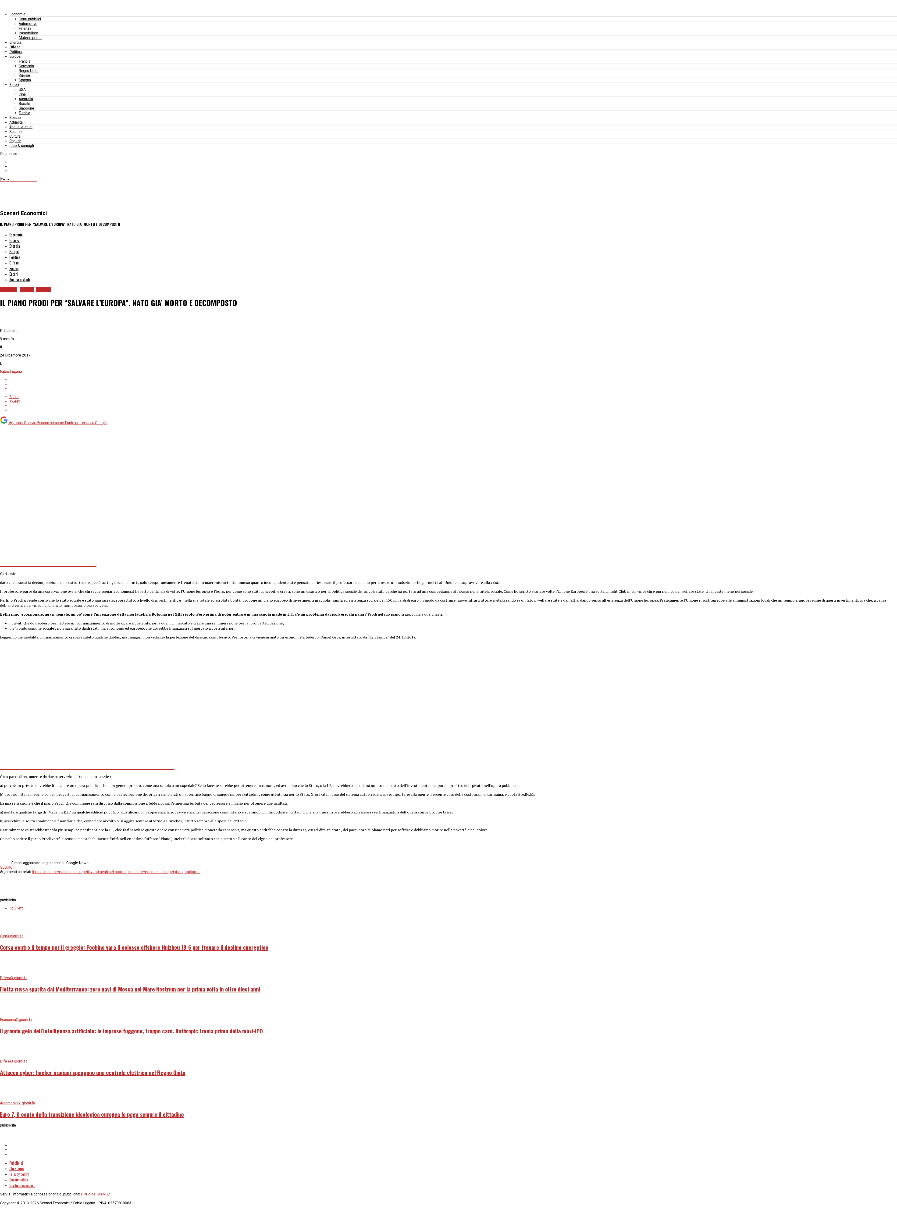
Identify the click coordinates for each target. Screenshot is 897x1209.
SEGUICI (7, 867)
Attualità (16, 122)
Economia (17, 14)
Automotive (28, 23)
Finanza (25, 28)
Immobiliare (28, 33)
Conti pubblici (30, 19)
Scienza (15, 131)
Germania (26, 66)
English (15, 141)
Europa (15, 56)
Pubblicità (16, 1163)
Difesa (14, 47)
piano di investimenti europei (150, 872)
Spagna (25, 80)
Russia (24, 75)
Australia (26, 99)
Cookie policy (18, 1180)
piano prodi (183, 872)
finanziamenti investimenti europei (60, 872)
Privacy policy (19, 1174)
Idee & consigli (21, 145)
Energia (15, 42)
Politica (15, 52)
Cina (22, 94)
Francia (24, 61)
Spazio (15, 117)
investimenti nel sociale (107, 872)
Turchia (24, 113)
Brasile (24, 103)
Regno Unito (29, 70)
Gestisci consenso (22, 1185)
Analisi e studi (20, 127)
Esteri (14, 84)
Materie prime (30, 38)
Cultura (15, 136)
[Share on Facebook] (453, 380)
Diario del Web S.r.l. (96, 1194)
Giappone (26, 108)
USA (22, 89)
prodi (196, 872)
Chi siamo (16, 1168)
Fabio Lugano (11, 371)
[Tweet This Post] (453, 384)
